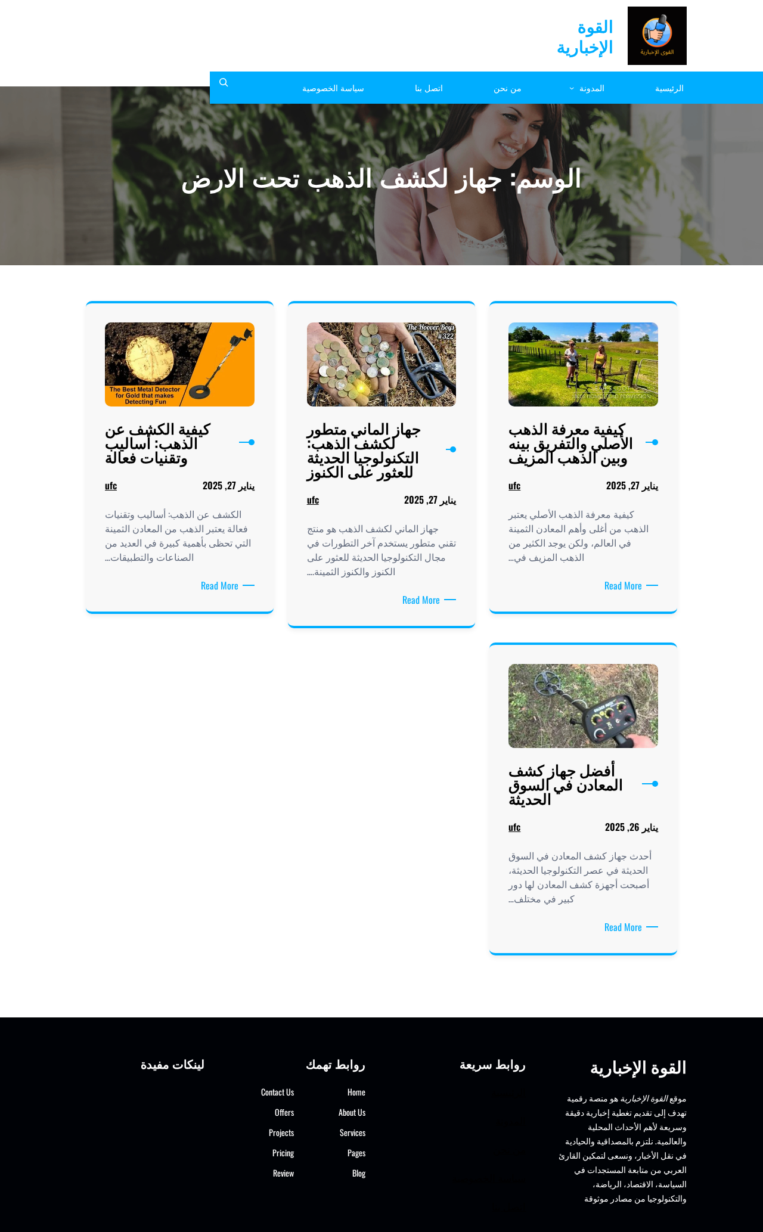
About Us (352, 1112)
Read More (621, 585)
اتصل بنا (509, 1206)
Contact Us (277, 1091)
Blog (358, 1172)
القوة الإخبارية (585, 35)
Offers (284, 1112)
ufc (514, 485)
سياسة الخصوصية (489, 1177)
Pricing (283, 1152)
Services (352, 1132)
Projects (281, 1132)
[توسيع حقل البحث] (223, 87)
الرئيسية (508, 1091)
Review (283, 1172)
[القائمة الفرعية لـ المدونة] (571, 87)
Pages (356, 1152)
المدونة (510, 1120)
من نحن (509, 1148)
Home (356, 1091)
